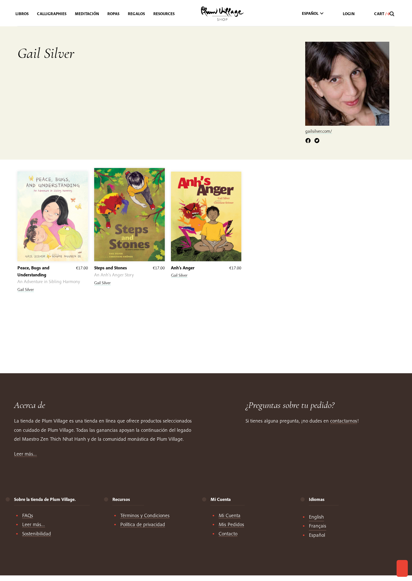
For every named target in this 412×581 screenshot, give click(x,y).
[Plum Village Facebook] (308, 141)
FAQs (27, 515)
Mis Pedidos (231, 524)
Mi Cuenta (229, 515)
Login (349, 13)
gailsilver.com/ (318, 131)
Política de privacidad (142, 524)
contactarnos (343, 420)
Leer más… (25, 454)
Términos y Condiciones (145, 515)
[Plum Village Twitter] (317, 141)
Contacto (228, 533)
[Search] (392, 14)
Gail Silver (25, 289)
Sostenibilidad (36, 533)
